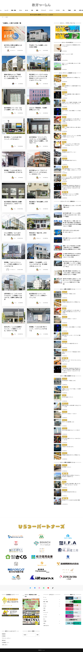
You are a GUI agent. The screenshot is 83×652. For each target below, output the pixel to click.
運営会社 (4, 640)
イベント (51, 10)
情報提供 (4, 634)
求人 (64, 10)
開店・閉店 (13, 10)
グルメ (20, 10)
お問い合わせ (46, 625)
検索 (37, 634)
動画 (37, 10)
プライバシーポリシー (6, 638)
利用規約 (4, 636)
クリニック (43, 10)
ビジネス (58, 10)
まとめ (26, 10)
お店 (32, 10)
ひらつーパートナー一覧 (7, 605)
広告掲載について (5, 642)
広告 (75, 10)
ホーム (44, 597)
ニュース (6, 10)
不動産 (69, 10)
